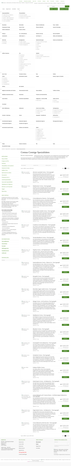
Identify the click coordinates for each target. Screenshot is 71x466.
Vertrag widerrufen (22, 452)
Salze (54, 143)
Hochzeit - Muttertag (6, 115)
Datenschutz (21, 442)
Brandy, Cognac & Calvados (58, 76)
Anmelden (38, 448)
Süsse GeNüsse (39, 90)
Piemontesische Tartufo (23, 90)
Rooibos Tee (22, 61)
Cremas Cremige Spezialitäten (8, 19)
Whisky (3, 86)
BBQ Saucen (39, 100)
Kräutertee (22, 68)
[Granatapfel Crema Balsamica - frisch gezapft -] (26, 345)
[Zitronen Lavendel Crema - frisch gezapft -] (26, 173)
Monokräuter (22, 55)
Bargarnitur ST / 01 (40, 132)
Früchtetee (22, 62)
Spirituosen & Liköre (6, 72)
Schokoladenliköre (6, 84)
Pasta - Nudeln (56, 24)
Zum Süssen (39, 58)
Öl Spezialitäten (22, 13)
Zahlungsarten (5, 248)
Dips (37, 47)
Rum (37, 74)
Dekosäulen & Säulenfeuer (41, 138)
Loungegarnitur (39, 130)
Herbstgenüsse (56, 108)
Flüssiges (38, 112)
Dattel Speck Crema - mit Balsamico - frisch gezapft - (46, 381)
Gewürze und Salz (39, 33)
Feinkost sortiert (40, 111)
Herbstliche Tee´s (57, 112)
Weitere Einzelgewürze (24, 44)
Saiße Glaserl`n (22, 35)
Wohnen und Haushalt (7, 126)
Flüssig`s (4, 33)
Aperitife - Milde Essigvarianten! (8, 17)
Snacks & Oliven (22, 29)
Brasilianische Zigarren (40, 121)
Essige (3, 143)
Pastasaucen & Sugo (6, 27)
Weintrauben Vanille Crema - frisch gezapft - (44, 211)
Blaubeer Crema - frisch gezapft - (41, 329)
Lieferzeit (4, 253)
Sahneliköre (5, 82)
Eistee (21, 70)
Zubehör (37, 53)
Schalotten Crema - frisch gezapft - (41, 355)
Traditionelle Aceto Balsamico (8, 14)
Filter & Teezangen (40, 55)
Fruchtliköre (5, 78)
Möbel (37, 127)
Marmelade (21, 24)
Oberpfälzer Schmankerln (7, 32)
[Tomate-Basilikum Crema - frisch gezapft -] (26, 238)
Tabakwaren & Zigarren (7, 119)
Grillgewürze (39, 43)
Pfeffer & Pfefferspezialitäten (25, 43)
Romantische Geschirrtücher (7, 127)
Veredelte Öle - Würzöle (24, 17)
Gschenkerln (4, 35)
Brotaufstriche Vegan (6, 146)
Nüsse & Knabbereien (40, 24)
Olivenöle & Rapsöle (23, 14)
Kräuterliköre (5, 79)
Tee (19, 53)
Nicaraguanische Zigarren (58, 121)
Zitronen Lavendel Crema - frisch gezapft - (43, 172)
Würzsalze (4, 43)
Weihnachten (55, 115)
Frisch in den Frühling (40, 108)
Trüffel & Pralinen (56, 90)
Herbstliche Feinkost (57, 111)
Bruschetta (4, 24)
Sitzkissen (38, 139)
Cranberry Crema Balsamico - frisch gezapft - (44, 225)
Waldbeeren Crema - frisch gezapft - (42, 315)
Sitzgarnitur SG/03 (40, 133)
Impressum (21, 446)
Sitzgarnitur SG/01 (40, 129)
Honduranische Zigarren (6, 123)
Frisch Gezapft (56, 101)
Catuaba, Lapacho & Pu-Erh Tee (25, 64)
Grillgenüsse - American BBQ (41, 98)
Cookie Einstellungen (23, 454)
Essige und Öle (5, 11)
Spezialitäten (22, 67)
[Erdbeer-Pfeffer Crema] (26, 368)
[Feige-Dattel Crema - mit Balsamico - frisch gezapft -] (26, 412)
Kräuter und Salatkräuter (58, 39)
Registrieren (38, 446)
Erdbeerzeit (21, 108)
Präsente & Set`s (6, 93)
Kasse (18, 8)
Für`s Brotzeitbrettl (23, 33)
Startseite (23, 10)
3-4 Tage (37, 182)
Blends (38, 49)
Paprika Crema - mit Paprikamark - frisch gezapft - (45, 250)
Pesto (38, 44)
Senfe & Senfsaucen (6, 29)
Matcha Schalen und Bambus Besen (43, 56)
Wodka (54, 74)
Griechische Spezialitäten (24, 98)
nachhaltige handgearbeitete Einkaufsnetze (62, 454)
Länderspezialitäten (6, 97)
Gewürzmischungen (40, 39)
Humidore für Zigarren (23, 123)
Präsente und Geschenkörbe (41, 94)
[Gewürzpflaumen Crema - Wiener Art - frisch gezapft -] (26, 264)
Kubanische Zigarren (23, 121)
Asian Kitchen (4, 98)
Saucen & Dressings (56, 27)
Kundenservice (5, 250)
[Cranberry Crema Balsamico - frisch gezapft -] (26, 227)
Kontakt (3, 207)
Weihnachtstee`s (57, 117)
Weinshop (4, 191)
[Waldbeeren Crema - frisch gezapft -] (26, 316)
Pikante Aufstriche (39, 27)
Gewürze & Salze (6, 38)
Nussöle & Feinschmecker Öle (25, 16)
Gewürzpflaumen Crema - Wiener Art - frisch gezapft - (46, 262)
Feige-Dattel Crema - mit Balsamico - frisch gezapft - (46, 410)
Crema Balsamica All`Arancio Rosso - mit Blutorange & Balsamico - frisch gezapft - (50, 395)
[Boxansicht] (68, 165)
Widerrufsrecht (22, 448)
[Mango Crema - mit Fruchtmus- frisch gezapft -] (26, 303)
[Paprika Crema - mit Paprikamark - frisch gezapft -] (26, 252)
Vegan (4, 142)
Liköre (3, 76)
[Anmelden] (68, 443)
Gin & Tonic (4, 74)
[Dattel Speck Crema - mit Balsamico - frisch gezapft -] (26, 383)
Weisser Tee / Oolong (23, 65)
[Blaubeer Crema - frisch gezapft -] (26, 330)
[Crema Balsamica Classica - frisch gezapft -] (26, 200)
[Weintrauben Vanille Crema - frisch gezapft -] (26, 212)
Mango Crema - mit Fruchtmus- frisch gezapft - (45, 301)
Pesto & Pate (21, 27)
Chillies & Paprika (23, 41)
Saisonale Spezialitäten (7, 106)
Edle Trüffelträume (5, 108)
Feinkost (4, 23)
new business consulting (51, 460)
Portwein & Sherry (22, 74)
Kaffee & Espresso (5, 53)
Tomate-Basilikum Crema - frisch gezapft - (43, 237)
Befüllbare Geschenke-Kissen (7, 94)
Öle (36, 143)
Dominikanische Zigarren (7, 121)
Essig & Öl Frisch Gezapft (41, 109)
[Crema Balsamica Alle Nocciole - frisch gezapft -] (26, 425)
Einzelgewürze (22, 39)
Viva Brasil (4, 104)
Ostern (20, 115)
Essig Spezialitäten (5, 13)
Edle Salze (4, 39)
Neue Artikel (4, 158)
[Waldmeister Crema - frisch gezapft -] (26, 187)
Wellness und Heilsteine (23, 127)
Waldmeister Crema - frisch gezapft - (42, 186)
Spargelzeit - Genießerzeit (41, 115)
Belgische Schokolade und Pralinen (9, 90)
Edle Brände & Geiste (23, 76)
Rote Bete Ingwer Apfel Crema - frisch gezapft (44, 289)
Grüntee (21, 58)
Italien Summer (56, 98)
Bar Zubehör (21, 86)
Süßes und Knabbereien (57, 35)
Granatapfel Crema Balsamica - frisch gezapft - (45, 343)
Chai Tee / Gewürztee (23, 59)
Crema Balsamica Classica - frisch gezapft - (44, 198)
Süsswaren (5, 89)
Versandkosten (66, 177)
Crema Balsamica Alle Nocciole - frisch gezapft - (45, 423)
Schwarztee (22, 56)
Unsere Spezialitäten (6, 20)
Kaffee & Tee (5, 52)
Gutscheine (21, 94)
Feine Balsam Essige (6, 16)
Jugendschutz (21, 450)
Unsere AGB (21, 444)
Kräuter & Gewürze (22, 143)
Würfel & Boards (40, 136)
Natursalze (5, 41)
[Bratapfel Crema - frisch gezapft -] (26, 277)
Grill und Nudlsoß (56, 33)
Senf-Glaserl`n (39, 35)
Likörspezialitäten (6, 81)
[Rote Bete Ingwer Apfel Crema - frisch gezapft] (26, 291)
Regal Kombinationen (40, 135)
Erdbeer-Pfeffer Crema (38, 367)
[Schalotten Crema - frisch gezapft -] (26, 356)
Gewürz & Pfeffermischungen (42, 41)
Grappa (37, 76)
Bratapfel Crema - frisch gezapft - (41, 276)
